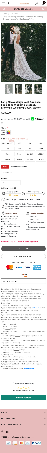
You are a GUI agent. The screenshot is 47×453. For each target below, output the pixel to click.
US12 (41, 149)
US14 (7, 154)
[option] (23, 52)
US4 (40, 143)
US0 (19, 143)
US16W (30, 154)
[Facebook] (2, 432)
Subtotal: (4, 188)
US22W (19, 159)
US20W (7, 159)
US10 (30, 149)
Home (5, 14)
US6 (7, 149)
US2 (30, 143)
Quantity (4, 178)
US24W (30, 159)
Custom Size (7, 143)
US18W (40, 154)
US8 (19, 149)
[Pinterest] (7, 432)
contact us (35, 308)
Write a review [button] (23, 397)
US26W (41, 159)
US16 (19, 154)
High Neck (14, 14)
